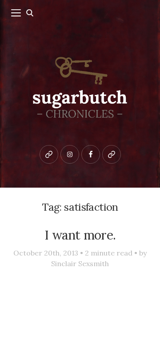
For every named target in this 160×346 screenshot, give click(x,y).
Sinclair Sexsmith (80, 263)
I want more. (80, 235)
